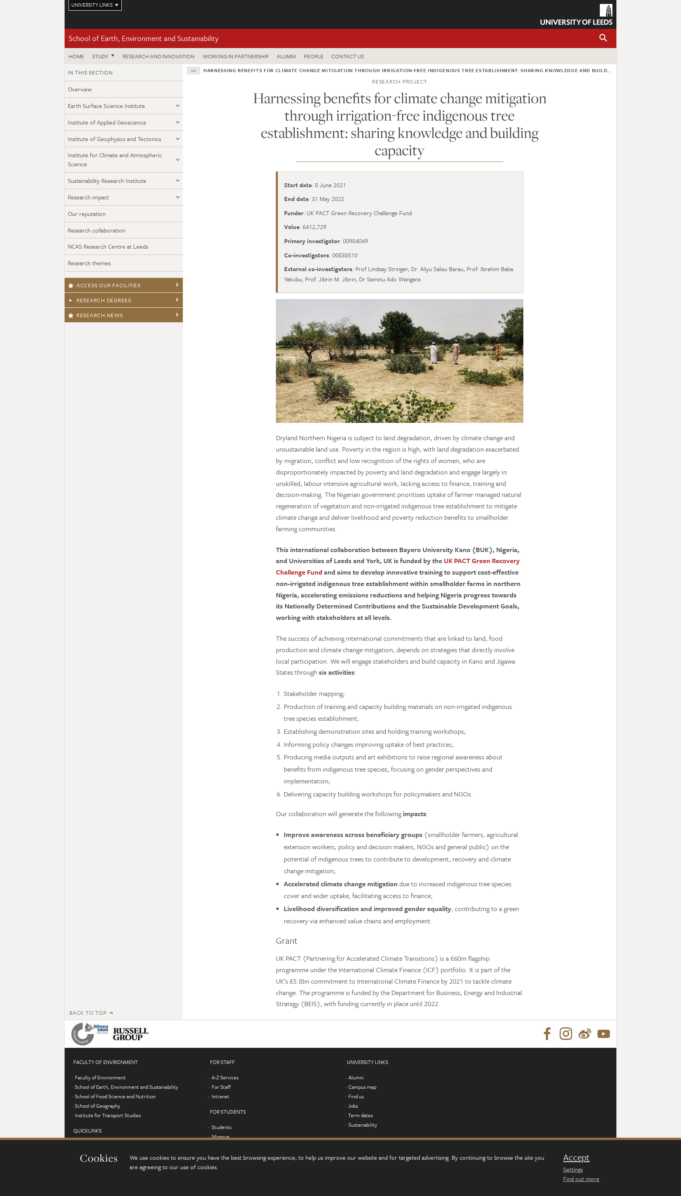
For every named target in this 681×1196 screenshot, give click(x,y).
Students (221, 1127)
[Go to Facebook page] (547, 1034)
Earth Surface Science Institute (106, 105)
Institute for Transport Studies (108, 1115)
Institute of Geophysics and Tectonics (114, 138)
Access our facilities (108, 285)
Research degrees (103, 300)
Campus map (362, 1087)
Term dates (360, 1115)
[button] (603, 38)
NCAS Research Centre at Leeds (108, 246)
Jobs (353, 1106)
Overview (80, 89)
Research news (99, 315)
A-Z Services (225, 1077)
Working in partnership (236, 56)
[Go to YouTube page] (603, 1034)
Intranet (220, 1096)
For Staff (221, 1087)
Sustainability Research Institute (107, 180)
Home (76, 56)
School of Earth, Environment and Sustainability (143, 38)
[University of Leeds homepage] (576, 14)
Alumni (286, 56)
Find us (356, 1096)
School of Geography (97, 1106)
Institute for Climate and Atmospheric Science (115, 159)
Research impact (88, 197)
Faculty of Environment (100, 1077)
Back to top (87, 1012)
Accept (576, 1157)
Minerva (220, 1136)
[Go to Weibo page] (585, 1034)
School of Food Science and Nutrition (115, 1096)
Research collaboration (96, 230)
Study (100, 56)
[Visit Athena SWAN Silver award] (91, 1034)
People (314, 56)
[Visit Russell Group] (132, 1034)
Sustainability (362, 1125)
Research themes (89, 263)
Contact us (347, 56)
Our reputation (87, 213)
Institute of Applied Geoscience (107, 122)
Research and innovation (159, 56)
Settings (573, 1169)
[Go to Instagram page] (566, 1034)
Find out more (581, 1178)
